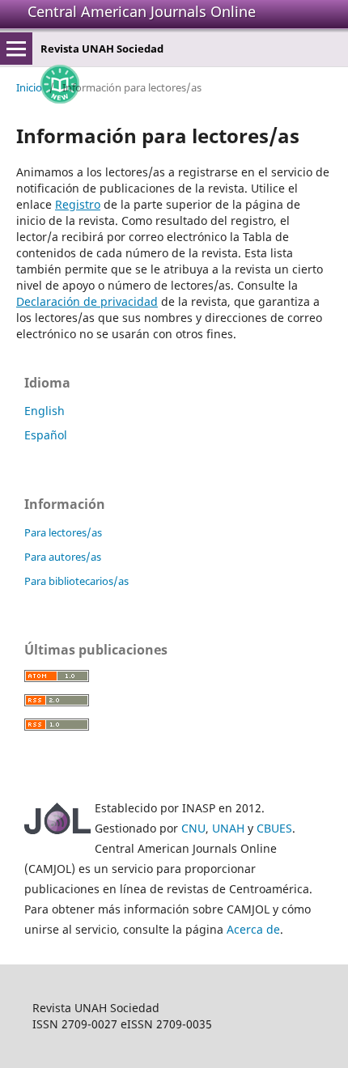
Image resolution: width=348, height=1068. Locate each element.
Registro (77, 204)
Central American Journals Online (142, 11)
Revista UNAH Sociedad (101, 48)
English (44, 410)
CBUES (274, 828)
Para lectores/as (63, 532)
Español (45, 435)
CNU (193, 828)
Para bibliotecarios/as (76, 581)
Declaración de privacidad (87, 301)
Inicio (29, 87)
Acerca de (253, 929)
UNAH (228, 828)
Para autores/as (62, 556)
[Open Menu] (16, 48)
